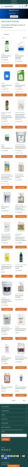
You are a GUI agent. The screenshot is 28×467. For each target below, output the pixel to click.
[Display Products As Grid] (24, 37)
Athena (2, 83)
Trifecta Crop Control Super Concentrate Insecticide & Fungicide (20, 239)
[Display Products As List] (26, 37)
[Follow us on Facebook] (2, 450)
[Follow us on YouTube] (10, 450)
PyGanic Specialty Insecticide (19, 296)
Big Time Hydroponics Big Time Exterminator (21, 358)
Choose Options (7, 65)
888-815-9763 (14, 1)
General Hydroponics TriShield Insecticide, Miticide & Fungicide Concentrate (6, 238)
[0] (25, 6)
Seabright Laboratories (6, 264)
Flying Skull (4, 297)
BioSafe (17, 54)
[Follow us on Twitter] (5, 450)
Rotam (16, 385)
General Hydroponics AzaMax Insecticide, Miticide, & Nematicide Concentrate (20, 117)
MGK (2, 385)
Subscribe (5, 439)
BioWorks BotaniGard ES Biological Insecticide (20, 329)
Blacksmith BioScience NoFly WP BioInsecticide (20, 147)
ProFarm (3, 54)
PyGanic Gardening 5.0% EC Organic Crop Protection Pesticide (20, 208)
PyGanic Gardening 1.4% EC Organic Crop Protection (6, 330)
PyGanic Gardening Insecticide (19, 176)
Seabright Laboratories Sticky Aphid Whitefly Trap (6, 268)
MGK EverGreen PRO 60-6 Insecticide (7, 387)
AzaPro (2, 144)
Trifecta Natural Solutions (19, 235)
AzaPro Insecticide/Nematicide (6, 147)
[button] (13, 466)
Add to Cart (7, 276)
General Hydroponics (19, 112)
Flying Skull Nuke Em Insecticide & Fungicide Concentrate (6, 301)
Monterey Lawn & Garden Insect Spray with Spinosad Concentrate (7, 177)
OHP (2, 205)
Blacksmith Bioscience (20, 144)
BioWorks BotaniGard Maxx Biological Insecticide (6, 359)
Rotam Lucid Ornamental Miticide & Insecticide (20, 387)
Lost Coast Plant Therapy (20, 264)
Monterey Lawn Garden (6, 174)
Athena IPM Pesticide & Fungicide (6, 86)
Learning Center (14, 3)
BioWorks (17, 327)
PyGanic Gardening (19, 174)
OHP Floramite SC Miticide (5, 207)
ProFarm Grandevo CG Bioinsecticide (20, 86)
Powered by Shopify (5, 464)
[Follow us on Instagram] (7, 450)
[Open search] (20, 6)
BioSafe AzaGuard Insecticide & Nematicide (19, 57)
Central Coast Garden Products (6, 113)
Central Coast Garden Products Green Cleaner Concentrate (6, 117)
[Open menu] (2, 6)
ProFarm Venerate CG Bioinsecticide (6, 56)
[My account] (22, 6)
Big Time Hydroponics (19, 356)
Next (24, 400)
